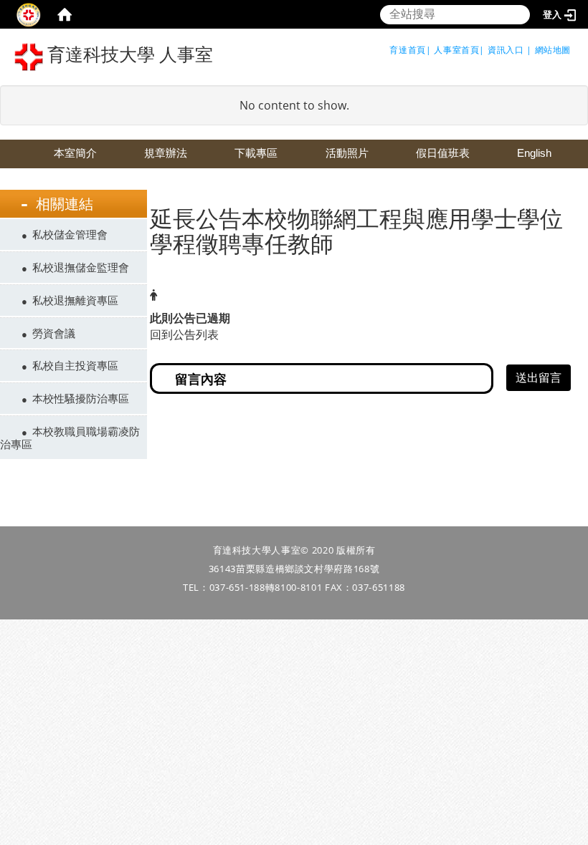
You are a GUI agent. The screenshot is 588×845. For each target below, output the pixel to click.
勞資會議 (53, 333)
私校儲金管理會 (70, 234)
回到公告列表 (184, 334)
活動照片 (347, 153)
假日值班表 (443, 153)
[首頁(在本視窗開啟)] (64, 14)
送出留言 (538, 377)
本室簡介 (75, 153)
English (534, 153)
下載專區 (256, 153)
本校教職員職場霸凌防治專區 (70, 438)
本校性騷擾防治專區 (80, 398)
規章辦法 (165, 153)
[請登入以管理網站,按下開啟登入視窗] (29, 14)
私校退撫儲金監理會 (80, 267)
